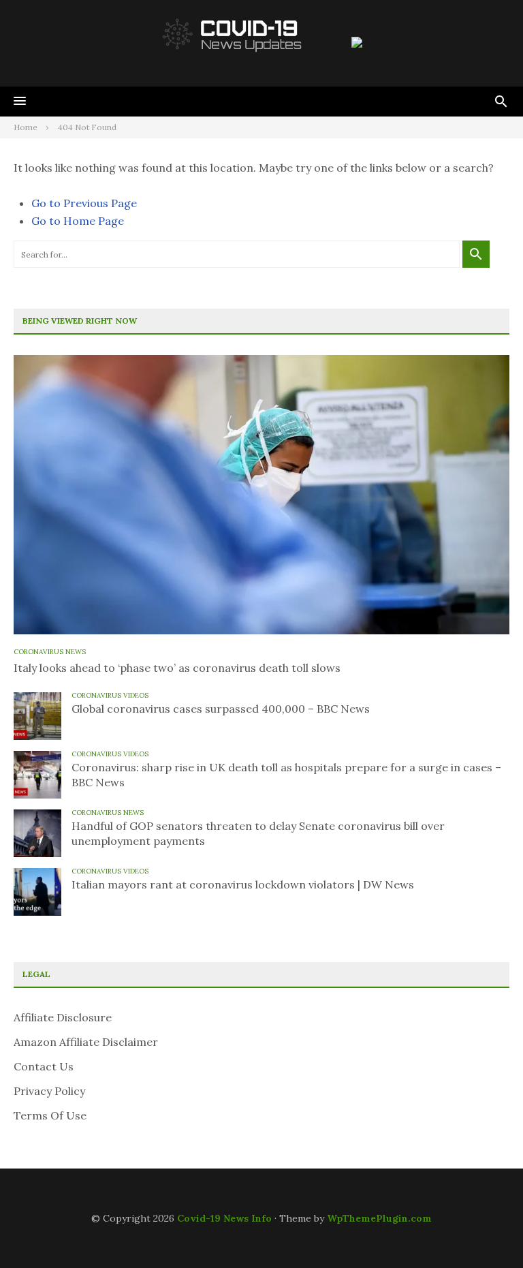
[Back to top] (485, 1230)
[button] (20, 101)
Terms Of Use (50, 1115)
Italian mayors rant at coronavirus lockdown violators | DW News (243, 884)
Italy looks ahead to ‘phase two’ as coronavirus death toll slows (177, 668)
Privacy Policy (49, 1091)
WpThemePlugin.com (379, 1218)
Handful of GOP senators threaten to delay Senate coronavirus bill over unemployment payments (258, 833)
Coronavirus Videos (110, 695)
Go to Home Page (77, 221)
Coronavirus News (50, 651)
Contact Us (44, 1066)
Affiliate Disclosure (63, 1017)
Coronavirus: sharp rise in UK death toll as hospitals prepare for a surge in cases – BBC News (286, 774)
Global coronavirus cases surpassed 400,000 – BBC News (221, 708)
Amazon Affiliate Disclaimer (86, 1042)
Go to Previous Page (84, 203)
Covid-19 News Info (224, 1218)
